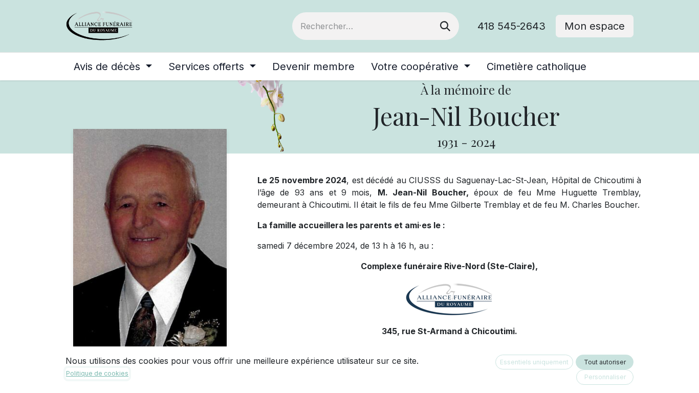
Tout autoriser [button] (605, 362)
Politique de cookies (97, 373)
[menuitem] (112, 66)
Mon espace (594, 26)
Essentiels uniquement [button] (534, 362)
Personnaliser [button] (605, 377)
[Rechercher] (445, 26)
